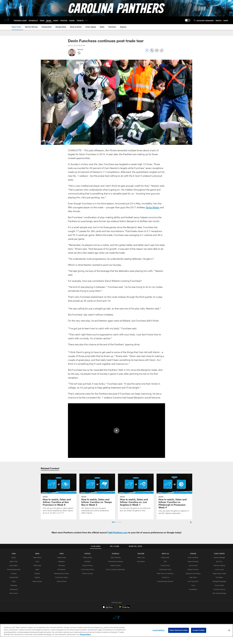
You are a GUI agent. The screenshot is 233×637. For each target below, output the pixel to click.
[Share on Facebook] (147, 52)
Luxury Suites (219, 569)
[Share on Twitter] (152, 52)
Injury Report (13, 565)
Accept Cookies (198, 630)
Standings (13, 585)
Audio (37, 561)
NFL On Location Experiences (115, 569)
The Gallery (219, 577)
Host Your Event (193, 581)
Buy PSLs (219, 561)
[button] (116, 430)
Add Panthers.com (118, 532)
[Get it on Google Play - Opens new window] (124, 608)
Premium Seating (219, 565)
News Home (37, 557)
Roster (14, 557)
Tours (193, 585)
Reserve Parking (193, 561)
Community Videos (61, 577)
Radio (37, 569)
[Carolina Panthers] (116, 618)
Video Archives (61, 581)
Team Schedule (116, 557)
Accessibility (193, 589)
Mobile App (37, 565)
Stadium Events (115, 565)
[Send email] (157, 52)
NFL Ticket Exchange (219, 593)
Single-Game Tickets (219, 573)
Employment (165, 557)
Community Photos (87, 569)
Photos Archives (87, 573)
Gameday (87, 561)
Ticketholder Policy (165, 569)
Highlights (61, 561)
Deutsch (37, 573)
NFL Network (61, 569)
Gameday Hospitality (219, 581)
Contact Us (165, 577)
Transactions (14, 589)
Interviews (61, 565)
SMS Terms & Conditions (165, 573)
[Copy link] (162, 51)
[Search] (195, 20)
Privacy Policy (165, 565)
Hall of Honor (13, 593)
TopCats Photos (87, 565)
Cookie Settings (159, 630)
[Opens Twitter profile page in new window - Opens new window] (79, 53)
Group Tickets (219, 585)
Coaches (14, 573)
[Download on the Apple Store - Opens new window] (108, 607)
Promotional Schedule (115, 561)
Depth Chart (14, 561)
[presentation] (191, 522)
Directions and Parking (193, 573)
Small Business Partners (165, 581)
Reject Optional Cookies (179, 630)
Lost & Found (193, 565)
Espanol (37, 577)
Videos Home (61, 557)
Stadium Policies (193, 569)
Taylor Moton (152, 207)
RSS (165, 561)
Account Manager (219, 557)
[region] (116, 630)
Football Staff (13, 577)
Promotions (141, 561)
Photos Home (87, 557)
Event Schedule (193, 557)
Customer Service (219, 589)
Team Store (141, 557)
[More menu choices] (86, 20)
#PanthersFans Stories (61, 573)
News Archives (37, 581)
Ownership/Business (13, 569)
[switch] (188, 20)
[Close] (229, 630)
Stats (13, 581)
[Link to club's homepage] (7, 20)
